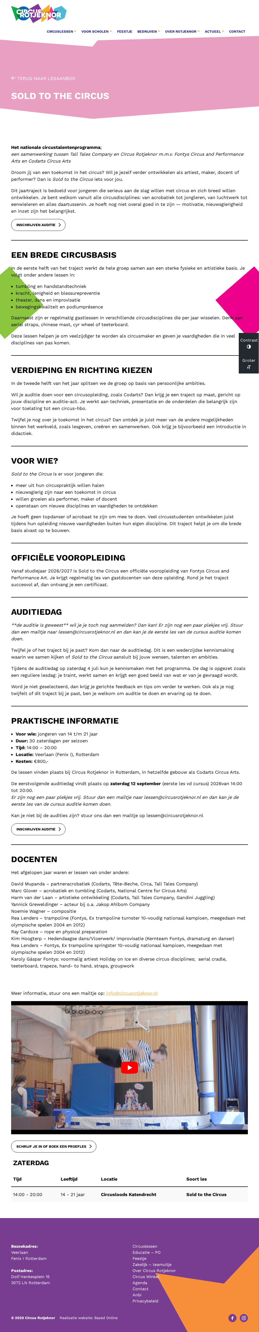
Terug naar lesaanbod (45, 78)
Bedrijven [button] (147, 31)
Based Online (106, 1318)
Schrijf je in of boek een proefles (51, 1146)
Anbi (137, 1295)
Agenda (140, 1282)
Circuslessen (145, 1246)
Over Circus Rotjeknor (154, 1270)
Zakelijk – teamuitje (152, 1264)
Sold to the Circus (206, 1194)
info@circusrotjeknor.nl (132, 993)
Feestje (124, 31)
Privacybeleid (145, 1301)
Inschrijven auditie (35, 829)
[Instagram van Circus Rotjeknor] (244, 1318)
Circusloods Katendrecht (128, 1194)
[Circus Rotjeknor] (39, 13)
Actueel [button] (213, 31)
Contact (237, 31)
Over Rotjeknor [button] (180, 31)
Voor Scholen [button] (95, 31)
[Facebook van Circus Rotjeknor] (232, 1318)
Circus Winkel (146, 1276)
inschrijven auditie (35, 225)
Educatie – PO (147, 1252)
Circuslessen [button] (60, 31)
